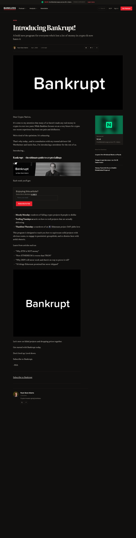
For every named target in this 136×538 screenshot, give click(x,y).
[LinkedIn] (25, 402)
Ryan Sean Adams (22, 47)
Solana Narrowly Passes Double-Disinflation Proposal (106, 169)
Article (15, 20)
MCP (110, 8)
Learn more (91, 2)
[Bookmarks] (86, 47)
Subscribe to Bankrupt (22, 377)
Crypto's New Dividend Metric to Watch (108, 155)
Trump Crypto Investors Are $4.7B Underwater (106, 161)
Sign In (116, 8)
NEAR (46, 2)
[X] (21, 402)
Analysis (32, 8)
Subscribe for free (24, 203)
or (34, 194)
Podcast (21, 8)
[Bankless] (10, 8)
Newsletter (44, 8)
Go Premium (126, 8)
